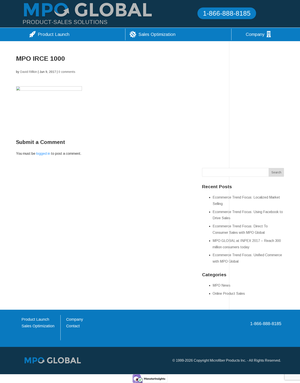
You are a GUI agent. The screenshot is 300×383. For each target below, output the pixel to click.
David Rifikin (28, 72)
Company (255, 34)
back (289, 349)
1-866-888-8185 (227, 13)
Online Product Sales (229, 293)
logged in (43, 153)
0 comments (66, 72)
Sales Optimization (156, 34)
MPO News (221, 285)
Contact (73, 326)
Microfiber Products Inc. (228, 360)
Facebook (266, 14)
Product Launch (53, 34)
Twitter (274, 13)
